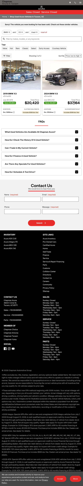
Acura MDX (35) (10, 245)
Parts (45, 265)
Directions (47, 275)
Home (4, 17)
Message (50, 207)
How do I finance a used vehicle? (21, 156)
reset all (44, 32)
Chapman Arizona (11, 333)
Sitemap (46, 291)
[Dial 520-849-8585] (75, 3)
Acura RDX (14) (10, 248)
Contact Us (47, 278)
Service (46, 258)
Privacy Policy (48, 288)
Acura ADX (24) (10, 238)
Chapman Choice (11, 329)
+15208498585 (15, 310)
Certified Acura (49, 245)
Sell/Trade (47, 252)
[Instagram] (9, 348)
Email (49, 195)
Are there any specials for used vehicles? (25, 164)
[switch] (80, 2)
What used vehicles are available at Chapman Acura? (30, 132)
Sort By (61, 56)
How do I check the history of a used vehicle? (27, 140)
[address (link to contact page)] (70, 3)
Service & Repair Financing (53, 262)
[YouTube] (13, 348)
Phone (6, 207)
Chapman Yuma (10, 339)
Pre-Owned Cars (49, 242)
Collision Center (49, 271)
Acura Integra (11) (11, 242)
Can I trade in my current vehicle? (21, 148)
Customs (46, 268)
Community (47, 284)
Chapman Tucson (11, 336)
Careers (46, 281)
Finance (46, 255)
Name (11, 195)
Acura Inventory (49, 238)
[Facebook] (5, 348)
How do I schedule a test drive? (20, 172)
